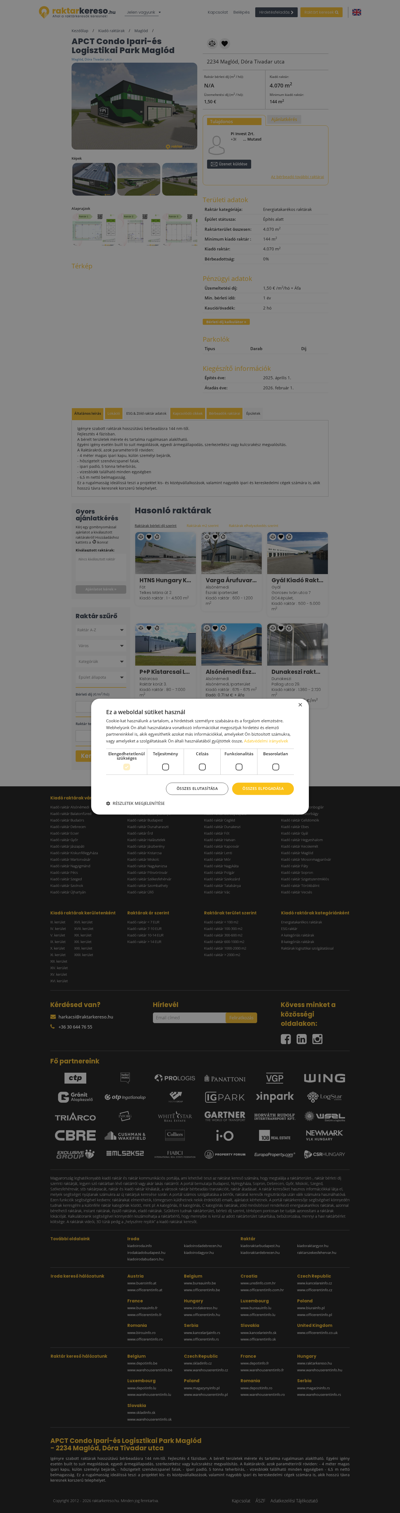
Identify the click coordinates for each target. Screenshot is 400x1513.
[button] (135, 803)
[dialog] (200, 756)
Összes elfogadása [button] (263, 788)
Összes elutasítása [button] (197, 788)
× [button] (300, 705)
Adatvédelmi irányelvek (266, 741)
